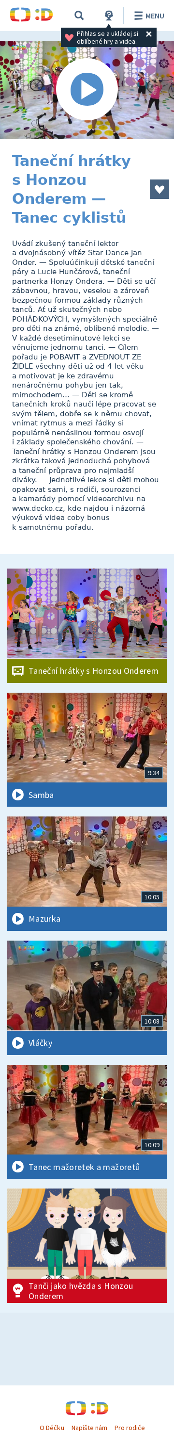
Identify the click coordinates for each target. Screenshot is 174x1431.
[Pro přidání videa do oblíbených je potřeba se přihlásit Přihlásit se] (159, 189)
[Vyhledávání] (79, 15)
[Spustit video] (87, 90)
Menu (154, 15)
